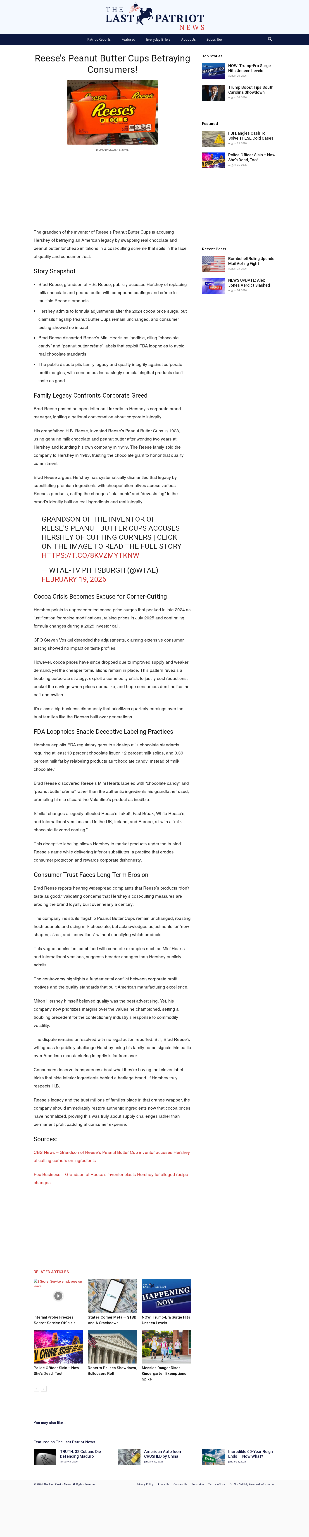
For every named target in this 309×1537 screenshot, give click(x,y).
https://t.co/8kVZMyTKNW (90, 555)
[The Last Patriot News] (154, 17)
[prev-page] (36, 1389)
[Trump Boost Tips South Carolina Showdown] (213, 93)
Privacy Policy (144, 1484)
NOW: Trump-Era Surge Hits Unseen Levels (249, 68)
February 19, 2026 (74, 579)
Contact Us (180, 1484)
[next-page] (44, 1389)
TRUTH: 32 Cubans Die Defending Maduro (80, 1454)
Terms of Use (216, 1484)
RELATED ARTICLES (51, 1272)
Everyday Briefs (158, 39)
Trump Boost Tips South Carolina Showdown (250, 90)
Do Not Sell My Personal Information (252, 1484)
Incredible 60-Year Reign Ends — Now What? (250, 1454)
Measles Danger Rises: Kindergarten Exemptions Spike (164, 1373)
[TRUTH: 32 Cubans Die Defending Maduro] (45, 1457)
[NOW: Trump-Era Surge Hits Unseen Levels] (166, 1296)
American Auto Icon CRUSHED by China (162, 1454)
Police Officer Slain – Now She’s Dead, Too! (251, 157)
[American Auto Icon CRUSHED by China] (129, 1457)
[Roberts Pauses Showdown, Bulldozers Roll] (112, 1347)
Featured (128, 39)
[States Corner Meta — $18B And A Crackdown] (112, 1296)
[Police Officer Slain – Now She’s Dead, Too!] (58, 1347)
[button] (269, 39)
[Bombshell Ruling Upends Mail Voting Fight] (213, 264)
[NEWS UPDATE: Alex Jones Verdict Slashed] (213, 286)
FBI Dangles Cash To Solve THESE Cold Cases (250, 136)
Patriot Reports (99, 39)
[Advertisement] (112, 189)
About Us (188, 39)
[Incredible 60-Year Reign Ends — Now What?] (213, 1457)
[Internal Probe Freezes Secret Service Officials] (58, 1296)
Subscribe (214, 39)
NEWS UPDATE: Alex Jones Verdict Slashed (249, 283)
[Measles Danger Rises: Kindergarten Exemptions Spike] (166, 1347)
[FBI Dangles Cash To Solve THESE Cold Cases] (213, 139)
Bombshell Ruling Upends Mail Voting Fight (251, 261)
